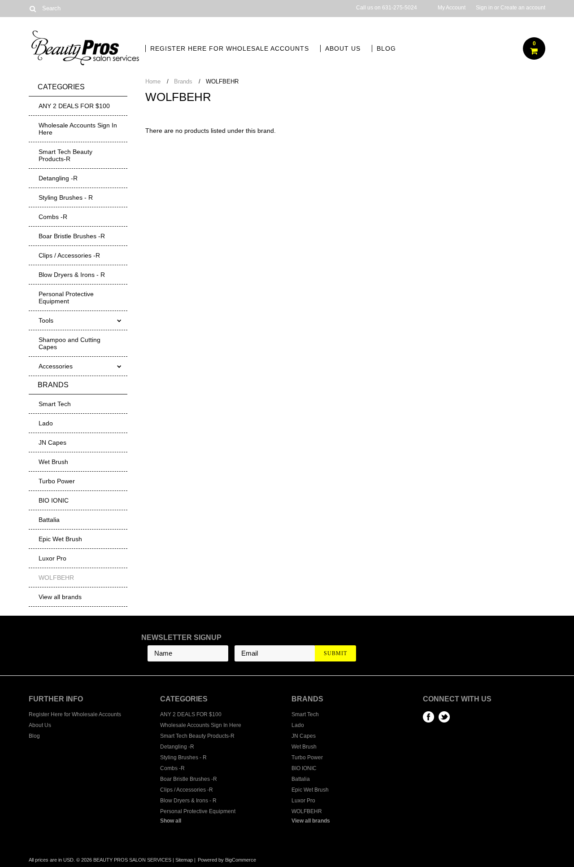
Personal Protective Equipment (66, 297)
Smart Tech (55, 403)
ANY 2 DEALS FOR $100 (74, 105)
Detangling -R (58, 178)
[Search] (32, 8)
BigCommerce (240, 860)
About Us (343, 48)
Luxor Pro (52, 558)
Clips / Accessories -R (69, 255)
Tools (46, 320)
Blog (386, 48)
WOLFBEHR (56, 577)
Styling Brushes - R (66, 197)
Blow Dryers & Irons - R (72, 274)
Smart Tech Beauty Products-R (65, 155)
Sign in (484, 7)
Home (153, 81)
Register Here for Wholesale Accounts (229, 48)
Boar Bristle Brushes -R (72, 236)
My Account (451, 7)
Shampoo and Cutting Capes (69, 343)
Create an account (522, 7)
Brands (183, 81)
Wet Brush (53, 461)
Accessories (56, 366)
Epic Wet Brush (60, 539)
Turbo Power (57, 481)
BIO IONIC (54, 500)
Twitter (444, 716)
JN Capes (52, 442)
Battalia (49, 519)
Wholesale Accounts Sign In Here (78, 129)
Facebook (428, 716)
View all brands (60, 596)
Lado (46, 423)
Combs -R (53, 216)
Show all (170, 821)
